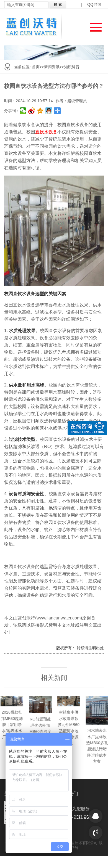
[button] (93, 25)
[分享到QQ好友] (48, 110)
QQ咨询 (94, 4)
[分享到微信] (23, 110)
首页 (36, 67)
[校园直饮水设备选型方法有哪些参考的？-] (35, 26)
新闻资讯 (52, 67)
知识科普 (71, 67)
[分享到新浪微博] (31, 110)
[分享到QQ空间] (40, 110)
